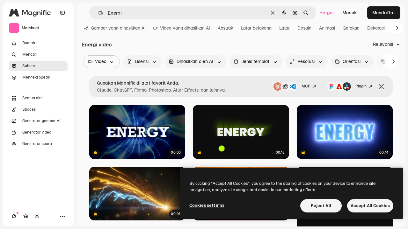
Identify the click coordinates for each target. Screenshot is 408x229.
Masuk (349, 13)
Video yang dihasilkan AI (185, 28)
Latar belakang (256, 28)
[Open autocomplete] (98, 12)
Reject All (321, 205)
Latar (284, 28)
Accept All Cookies (370, 205)
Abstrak (225, 28)
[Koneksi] (14, 216)
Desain (304, 28)
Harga (326, 13)
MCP (306, 86)
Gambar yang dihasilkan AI (118, 28)
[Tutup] (381, 86)
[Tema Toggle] (37, 216)
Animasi (327, 28)
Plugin (361, 86)
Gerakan (351, 28)
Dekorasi (376, 28)
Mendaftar (383, 13)
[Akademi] (25, 216)
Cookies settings (206, 205)
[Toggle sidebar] (62, 13)
